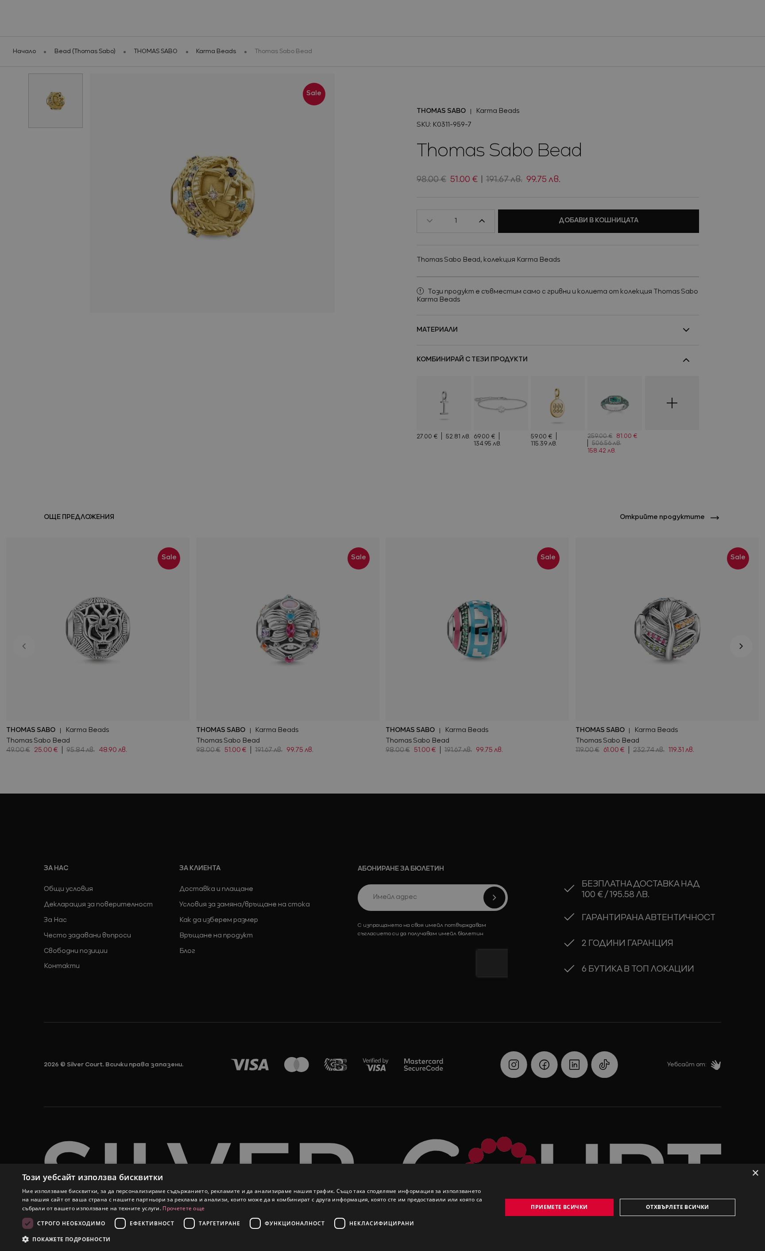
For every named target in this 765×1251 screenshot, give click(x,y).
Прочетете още (183, 1208)
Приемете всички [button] (559, 1207)
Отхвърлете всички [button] (677, 1207)
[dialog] (382, 1207)
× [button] (755, 1173)
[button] (66, 1239)
